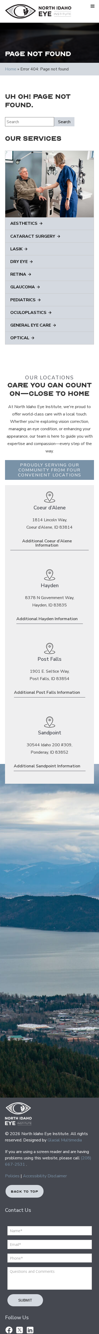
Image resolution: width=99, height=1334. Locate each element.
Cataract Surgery (32, 236)
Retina (18, 274)
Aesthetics (23, 223)
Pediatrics (23, 300)
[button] (92, 6)
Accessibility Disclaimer (45, 1176)
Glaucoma (22, 287)
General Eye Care (30, 325)
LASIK (16, 249)
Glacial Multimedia (65, 1140)
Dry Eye (19, 262)
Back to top (24, 1191)
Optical (19, 338)
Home (10, 69)
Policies (12, 1176)
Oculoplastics (28, 312)
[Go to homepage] (37, 11)
